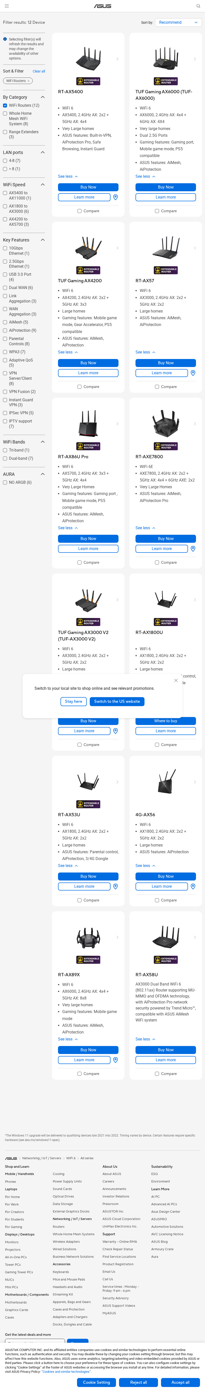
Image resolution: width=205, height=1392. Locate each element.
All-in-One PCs (16, 1257)
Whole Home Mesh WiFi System (19, 114)
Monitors (11, 1242)
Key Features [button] (16, 239)
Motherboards (16, 1302)
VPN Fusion (13, 390)
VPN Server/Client (18, 372)
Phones (10, 1182)
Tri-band (10, 448)
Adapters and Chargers (70, 1317)
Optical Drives (63, 1196)
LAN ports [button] (13, 152)
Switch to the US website (117, 701)
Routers (58, 1227)
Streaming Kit (63, 1294)
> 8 (5, 167)
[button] (6, 6)
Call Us (107, 1279)
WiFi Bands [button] (14, 441)
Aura (154, 1257)
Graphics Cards (16, 1310)
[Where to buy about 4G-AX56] (192, 886)
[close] (176, 680)
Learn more (84, 197)
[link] (103, 6)
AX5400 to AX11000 (21, 191)
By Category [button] (15, 97)
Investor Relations (115, 1196)
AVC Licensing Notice (167, 1234)
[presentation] (196, 22)
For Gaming (13, 1227)
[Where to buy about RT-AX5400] (114, 197)
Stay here (73, 701)
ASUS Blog (159, 1242)
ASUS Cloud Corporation (121, 1219)
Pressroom (110, 1204)
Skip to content (6, 15)
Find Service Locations (119, 1257)
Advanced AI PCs (164, 1204)
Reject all (138, 1382)
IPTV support (14, 420)
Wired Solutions (64, 1249)
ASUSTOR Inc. (113, 1212)
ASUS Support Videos (118, 1306)
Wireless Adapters (66, 1242)
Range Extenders (17, 130)
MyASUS (109, 1313)
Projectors (12, 1250)
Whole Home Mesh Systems (73, 1234)
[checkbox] (22, 378)
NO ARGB (11, 481)
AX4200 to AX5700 (19, 218)
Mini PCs (11, 1287)
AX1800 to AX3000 (19, 204)
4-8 (5, 159)
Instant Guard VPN (19, 398)
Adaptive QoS (15, 358)
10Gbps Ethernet (17, 246)
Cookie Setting (96, 1382)
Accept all (181, 1382)
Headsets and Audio (67, 1287)
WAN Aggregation (18, 307)
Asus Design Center (165, 1212)
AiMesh (9, 320)
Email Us (108, 1272)
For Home (12, 1197)
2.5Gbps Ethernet (18, 260)
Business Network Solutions (73, 1257)
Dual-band (12, 457)
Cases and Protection (68, 1310)
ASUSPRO (159, 1219)
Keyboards (61, 1272)
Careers (108, 1182)
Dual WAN (12, 286)
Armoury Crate (162, 1249)
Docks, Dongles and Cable (72, 1324)
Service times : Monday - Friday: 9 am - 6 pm (120, 1289)
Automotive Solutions (167, 1227)
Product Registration (118, 1264)
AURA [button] (9, 474)
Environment (160, 1182)
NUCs (9, 1280)
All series (87, 1158)
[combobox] (178, 22)
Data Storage (63, 1204)
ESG (154, 1174)
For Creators (14, 1212)
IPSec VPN (12, 411)
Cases (9, 1318)
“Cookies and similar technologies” (66, 1372)
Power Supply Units (67, 1182)
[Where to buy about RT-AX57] (192, 373)
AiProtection (13, 329)
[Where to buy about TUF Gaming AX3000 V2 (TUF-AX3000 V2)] (114, 731)
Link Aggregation (18, 294)
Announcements (114, 1189)
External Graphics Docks (71, 1212)
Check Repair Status (117, 1249)
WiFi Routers (14, 104)
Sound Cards (62, 1189)
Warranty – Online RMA (119, 1242)
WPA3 (8, 350)
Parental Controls (18, 337)
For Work (12, 1204)
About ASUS (111, 1174)
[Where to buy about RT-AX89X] (114, 1060)
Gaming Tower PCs (19, 1272)
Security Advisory (115, 1298)
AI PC (155, 1197)
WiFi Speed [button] (14, 184)
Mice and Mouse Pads (69, 1280)
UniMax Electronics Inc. (119, 1226)
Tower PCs (13, 1265)
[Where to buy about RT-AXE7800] (192, 549)
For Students (14, 1220)
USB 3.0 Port (14, 273)
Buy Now (88, 187)
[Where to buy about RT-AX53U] (114, 886)
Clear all (39, 71)
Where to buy (165, 720)
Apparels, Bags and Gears (72, 1302)
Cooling (58, 1174)
